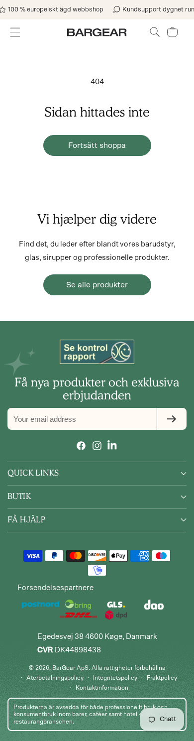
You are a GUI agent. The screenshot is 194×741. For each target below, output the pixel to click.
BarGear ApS (70, 668)
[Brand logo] (97, 352)
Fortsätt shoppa (97, 145)
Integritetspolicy (115, 678)
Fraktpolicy (162, 678)
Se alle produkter (97, 285)
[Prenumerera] (172, 419)
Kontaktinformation (102, 688)
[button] (155, 32)
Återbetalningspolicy (55, 678)
